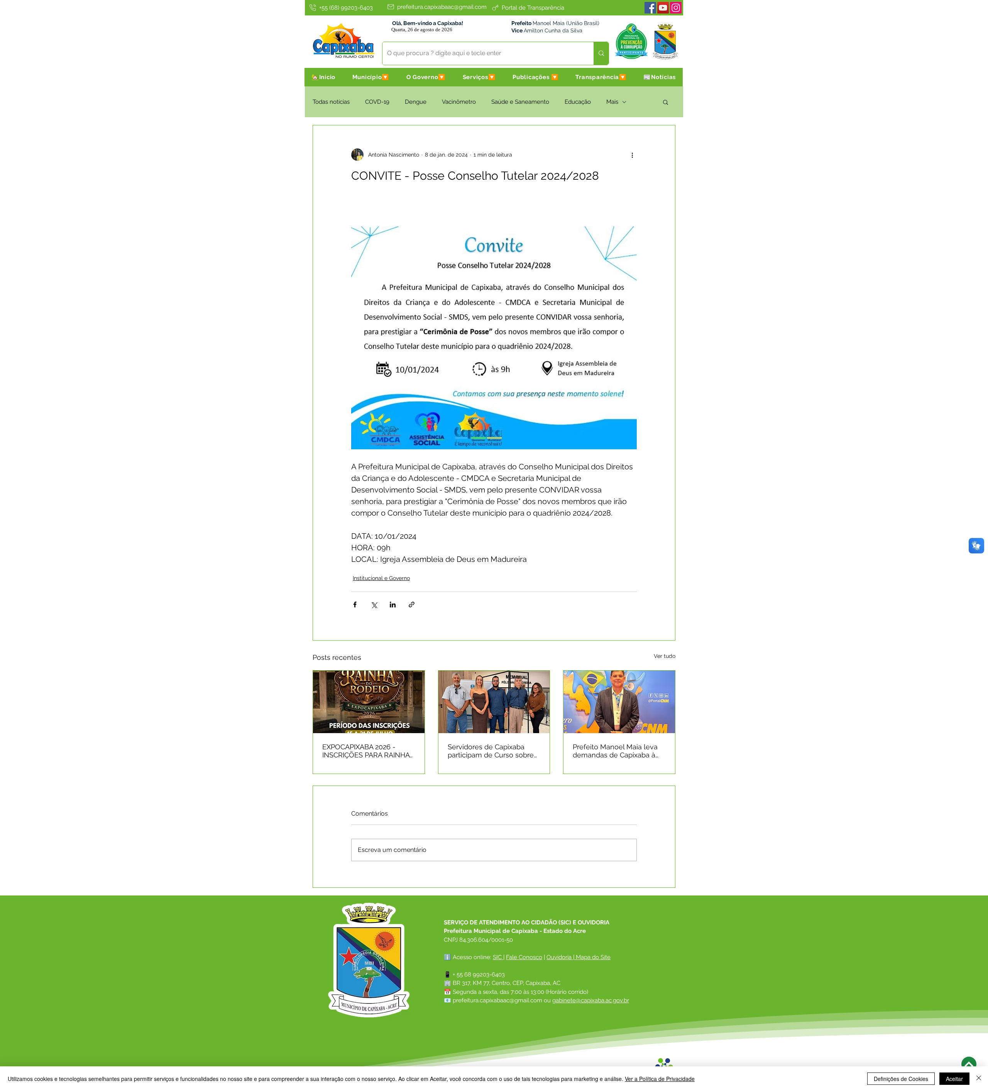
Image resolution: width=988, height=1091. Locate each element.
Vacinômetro (459, 101)
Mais (612, 101)
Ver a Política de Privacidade (660, 1079)
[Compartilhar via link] (411, 604)
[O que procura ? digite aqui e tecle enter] (601, 53)
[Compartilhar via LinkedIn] (392, 604)
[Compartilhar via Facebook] (355, 604)
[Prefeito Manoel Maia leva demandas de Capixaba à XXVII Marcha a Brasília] (619, 702)
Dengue (415, 101)
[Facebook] (650, 7)
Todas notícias (331, 101)
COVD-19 (377, 101)
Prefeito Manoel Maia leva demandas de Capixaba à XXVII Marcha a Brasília (615, 751)
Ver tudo (664, 656)
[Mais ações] (632, 154)
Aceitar (954, 1079)
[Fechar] (978, 1078)
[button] (370, 77)
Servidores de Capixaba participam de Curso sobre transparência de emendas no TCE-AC (491, 751)
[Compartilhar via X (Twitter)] (373, 604)
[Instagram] (676, 7)
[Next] (968, 1064)
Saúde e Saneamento (520, 101)
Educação (578, 101)
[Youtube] (663, 7)
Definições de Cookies (901, 1079)
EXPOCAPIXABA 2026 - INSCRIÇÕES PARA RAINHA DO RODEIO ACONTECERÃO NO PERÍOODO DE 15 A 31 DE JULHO (368, 751)
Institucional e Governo (381, 578)
